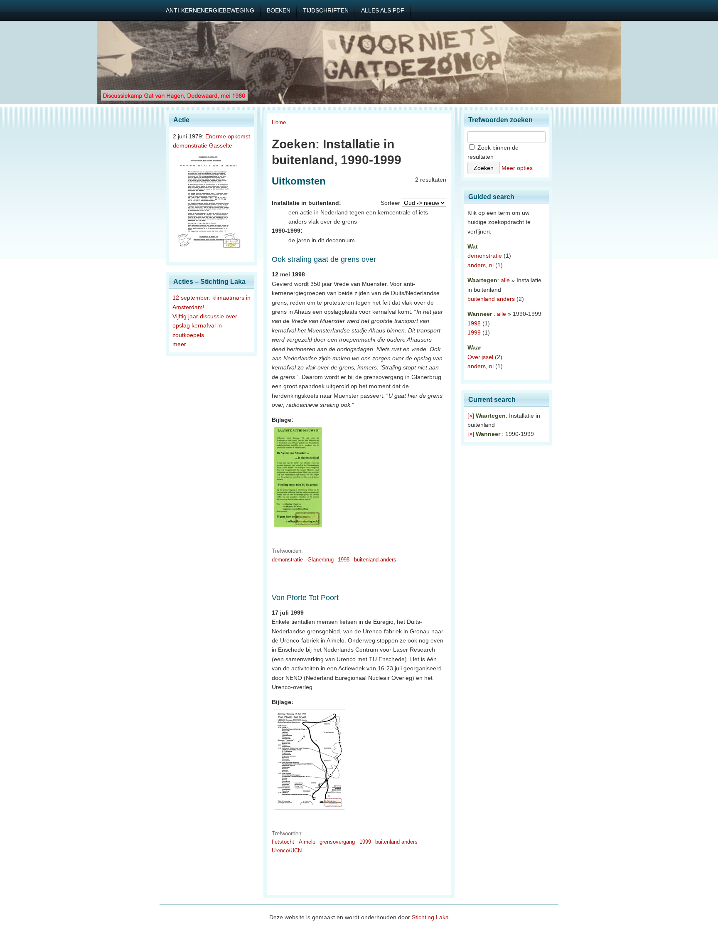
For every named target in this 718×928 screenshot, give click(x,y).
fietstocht (283, 842)
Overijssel (480, 357)
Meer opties (517, 168)
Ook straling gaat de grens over (324, 259)
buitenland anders (375, 559)
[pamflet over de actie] (309, 809)
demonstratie (287, 559)
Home (279, 122)
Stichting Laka (430, 917)
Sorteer (390, 202)
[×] (470, 415)
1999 (365, 842)
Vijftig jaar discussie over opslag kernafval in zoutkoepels (204, 325)
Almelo (307, 842)
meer (179, 344)
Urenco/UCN (287, 850)
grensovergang (337, 842)
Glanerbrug (320, 559)
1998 (343, 559)
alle (505, 280)
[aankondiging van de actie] (298, 527)
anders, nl (480, 265)
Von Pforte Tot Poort (305, 597)
